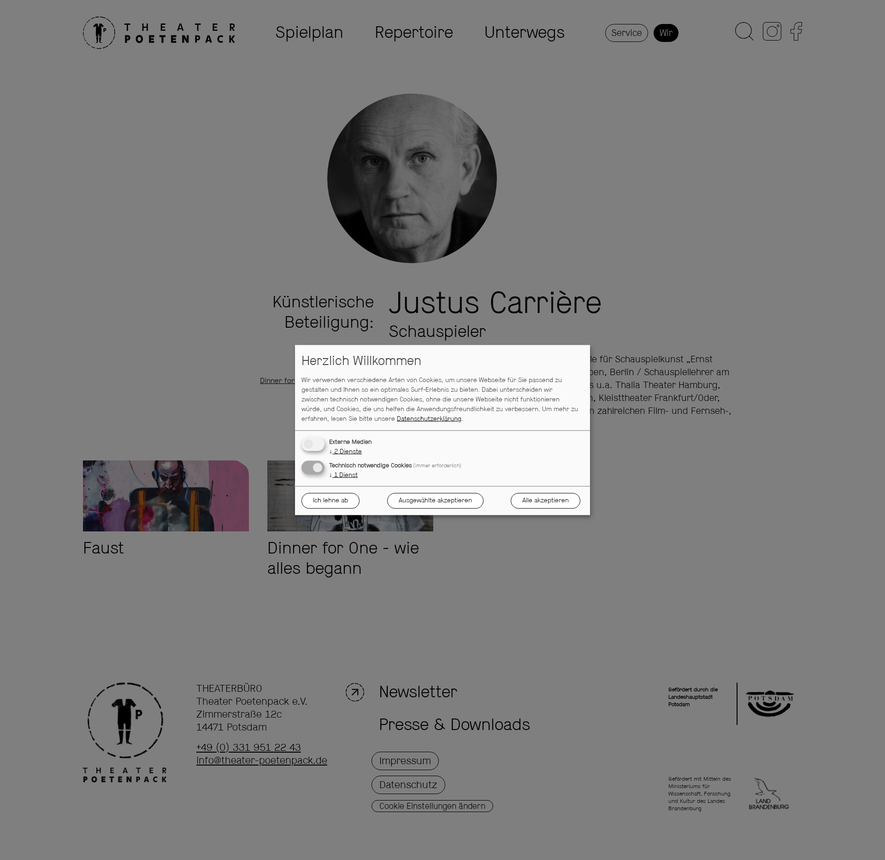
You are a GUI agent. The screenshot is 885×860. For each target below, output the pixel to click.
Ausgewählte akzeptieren (435, 500)
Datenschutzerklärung (429, 418)
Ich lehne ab (330, 500)
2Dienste (345, 451)
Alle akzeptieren (545, 500)
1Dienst (343, 474)
